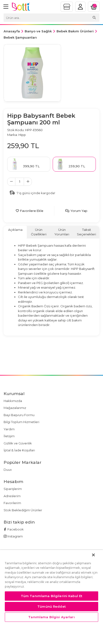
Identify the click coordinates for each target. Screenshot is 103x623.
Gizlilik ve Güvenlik (18, 443)
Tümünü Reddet (51, 606)
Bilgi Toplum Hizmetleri (21, 422)
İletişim (9, 436)
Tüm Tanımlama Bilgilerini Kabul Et (51, 596)
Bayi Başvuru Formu (19, 415)
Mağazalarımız (15, 408)
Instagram (15, 536)
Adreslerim (12, 496)
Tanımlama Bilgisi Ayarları (51, 617)
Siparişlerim (13, 489)
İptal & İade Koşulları (19, 450)
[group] (32, 72)
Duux (8, 470)
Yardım (9, 429)
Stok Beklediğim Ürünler (23, 510)
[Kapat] (93, 554)
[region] (51, 586)
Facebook (15, 529)
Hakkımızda (13, 401)
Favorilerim (12, 503)
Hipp (22, 135)
